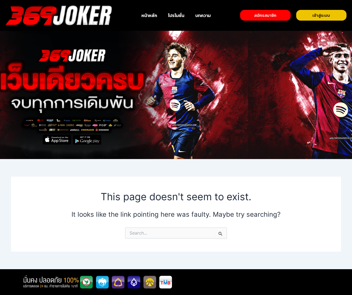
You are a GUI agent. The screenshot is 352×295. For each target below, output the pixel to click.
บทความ (203, 15)
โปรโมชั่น (176, 15)
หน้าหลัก (149, 15)
